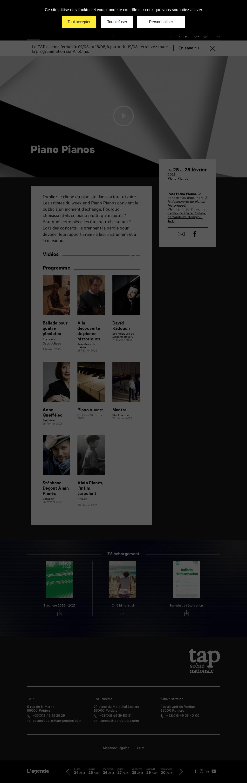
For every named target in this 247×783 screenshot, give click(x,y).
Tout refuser (117, 22)
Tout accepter (79, 22)
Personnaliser (161, 22)
